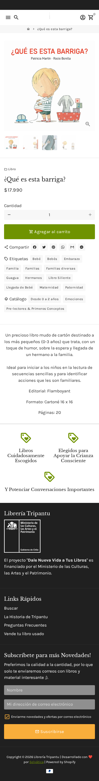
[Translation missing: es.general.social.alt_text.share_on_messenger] (81, 247)
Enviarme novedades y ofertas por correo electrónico (51, 717)
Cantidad (13, 205)
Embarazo (72, 259)
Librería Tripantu (46, 757)
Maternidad (49, 287)
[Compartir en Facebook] (34, 247)
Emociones (74, 299)
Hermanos (33, 278)
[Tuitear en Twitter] (44, 247)
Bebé (36, 259)
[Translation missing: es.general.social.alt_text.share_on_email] (72, 247)
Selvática (36, 762)
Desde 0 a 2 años (45, 299)
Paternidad (74, 287)
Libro (10, 169)
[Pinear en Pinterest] (53, 247)
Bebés (52, 259)
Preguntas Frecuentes (25, 625)
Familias (32, 268)
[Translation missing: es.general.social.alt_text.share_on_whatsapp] (63, 247)
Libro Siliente (59, 278)
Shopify (69, 762)
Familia (12, 268)
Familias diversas (61, 268)
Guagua (12, 278)
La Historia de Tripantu (26, 616)
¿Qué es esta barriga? (54, 29)
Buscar (11, 608)
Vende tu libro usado (24, 633)
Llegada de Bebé (19, 287)
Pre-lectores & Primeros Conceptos (35, 308)
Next (90, 86)
